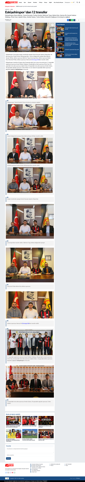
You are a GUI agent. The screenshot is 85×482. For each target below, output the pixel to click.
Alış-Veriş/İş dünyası (58, 2)
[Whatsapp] (15, 472)
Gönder (8, 458)
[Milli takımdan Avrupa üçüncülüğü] (29, 420)
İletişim (51, 465)
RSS (7, 478)
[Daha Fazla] (74, 20)
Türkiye (40, 2)
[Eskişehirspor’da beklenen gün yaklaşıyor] (46, 420)
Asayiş (20, 2)
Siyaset (29, 2)
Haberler (7, 9)
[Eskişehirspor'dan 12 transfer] (30, 37)
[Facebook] (6, 472)
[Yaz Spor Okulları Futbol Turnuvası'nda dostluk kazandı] (29, 433)
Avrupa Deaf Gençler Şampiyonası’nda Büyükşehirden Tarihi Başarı (13, 440)
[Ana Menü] (79, 2)
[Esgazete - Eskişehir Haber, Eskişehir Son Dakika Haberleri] (11, 2)
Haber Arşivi (34, 471)
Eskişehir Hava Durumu (36, 465)
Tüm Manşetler (35, 469)
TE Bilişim (78, 478)
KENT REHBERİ (68, 464)
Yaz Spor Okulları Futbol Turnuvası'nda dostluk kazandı (28, 439)
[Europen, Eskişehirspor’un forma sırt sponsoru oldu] (46, 433)
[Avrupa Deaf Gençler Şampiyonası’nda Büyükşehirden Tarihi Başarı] (13, 433)
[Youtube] (12, 472)
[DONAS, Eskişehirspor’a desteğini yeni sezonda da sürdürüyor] (13, 420)
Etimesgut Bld (35, 59)
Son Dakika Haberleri (36, 470)
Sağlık (50, 2)
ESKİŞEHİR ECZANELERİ (55, 464)
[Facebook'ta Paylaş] (68, 20)
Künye (67, 465)
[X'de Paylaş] (70, 20)
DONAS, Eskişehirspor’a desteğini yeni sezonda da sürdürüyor (13, 426)
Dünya (45, 2)
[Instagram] (10, 472)
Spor (25, 2)
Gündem (35, 2)
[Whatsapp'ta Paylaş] (72, 20)
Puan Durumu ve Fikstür (36, 468)
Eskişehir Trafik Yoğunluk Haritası (38, 466)
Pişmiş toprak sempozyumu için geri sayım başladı (28, 6)
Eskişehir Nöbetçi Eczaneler (37, 464)
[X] (8, 472)
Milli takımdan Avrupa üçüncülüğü (29, 425)
